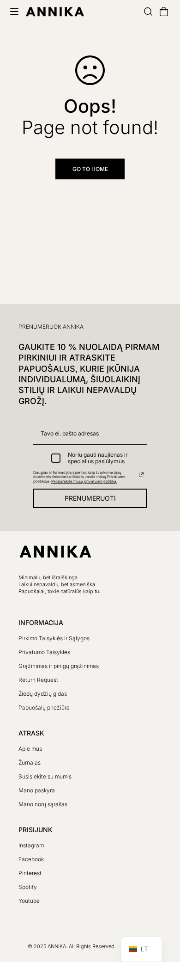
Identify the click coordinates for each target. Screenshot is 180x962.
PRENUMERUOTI (90, 498)
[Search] (144, 11)
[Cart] (160, 11)
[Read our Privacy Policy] (141, 474)
